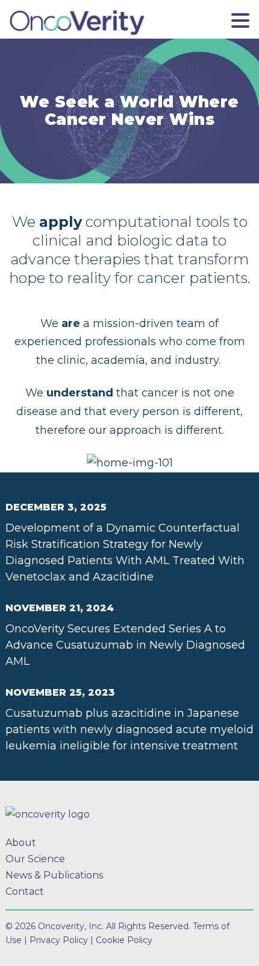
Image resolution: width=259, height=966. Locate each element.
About (20, 842)
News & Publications (54, 875)
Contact (24, 891)
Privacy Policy (59, 940)
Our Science (35, 859)
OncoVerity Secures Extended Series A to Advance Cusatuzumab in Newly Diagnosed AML (125, 645)
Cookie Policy (124, 940)
